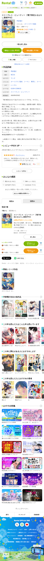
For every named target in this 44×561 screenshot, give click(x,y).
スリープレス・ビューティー (20, 92)
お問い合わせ (32, 529)
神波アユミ (18, 400)
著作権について (26, 538)
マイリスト (33, 60)
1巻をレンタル (11, 50)
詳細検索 (36, 515)
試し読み (33, 237)
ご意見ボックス (22, 532)
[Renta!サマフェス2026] (13, 3)
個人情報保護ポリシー (30, 535)
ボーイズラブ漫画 (30, 24)
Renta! (4, 263)
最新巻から (12, 210)
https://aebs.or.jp (15, 558)
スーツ (39, 81)
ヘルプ (20, 529)
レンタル (14, 85)
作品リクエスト (11, 532)
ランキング (22, 515)
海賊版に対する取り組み (22, 542)
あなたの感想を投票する (21, 193)
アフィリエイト (11, 535)
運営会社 (33, 542)
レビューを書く (24, 32)
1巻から (4, 210)
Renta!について (12, 529)
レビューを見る (21, 171)
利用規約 (20, 535)
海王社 (13, 75)
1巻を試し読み (22, 44)
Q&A (25, 529)
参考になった (26, 164)
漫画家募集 (11, 542)
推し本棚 (12, 60)
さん (20, 155)
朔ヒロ (4, 400)
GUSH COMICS (16, 88)
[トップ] (6, 3)
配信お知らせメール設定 (22, 64)
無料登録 (39, 3)
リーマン (27, 81)
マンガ (13, 78)
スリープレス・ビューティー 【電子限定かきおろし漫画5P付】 (27, 216)
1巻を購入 (32, 50)
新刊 (7, 515)
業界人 (33, 81)
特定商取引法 (17, 538)
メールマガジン (32, 532)
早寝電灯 (19, 21)
